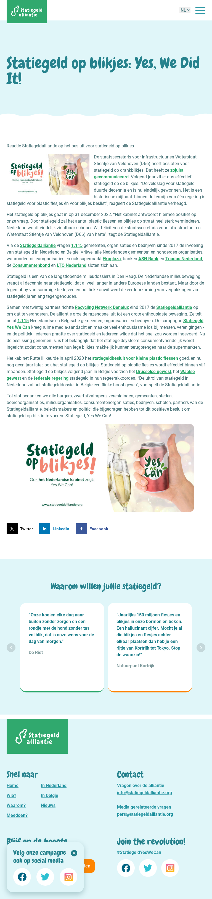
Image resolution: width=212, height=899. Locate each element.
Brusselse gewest (153, 371)
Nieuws (48, 805)
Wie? (11, 795)
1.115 (77, 245)
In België (49, 795)
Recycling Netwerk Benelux (102, 307)
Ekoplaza (112, 258)
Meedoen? (17, 815)
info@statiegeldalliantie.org (144, 792)
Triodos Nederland (183, 258)
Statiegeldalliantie (38, 245)
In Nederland (54, 785)
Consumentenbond (31, 265)
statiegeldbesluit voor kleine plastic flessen (135, 358)
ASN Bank (148, 258)
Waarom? (16, 805)
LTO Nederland (71, 265)
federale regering (51, 378)
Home (12, 785)
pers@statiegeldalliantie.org (145, 814)
